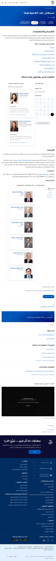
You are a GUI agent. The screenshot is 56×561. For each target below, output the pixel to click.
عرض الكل (49, 197)
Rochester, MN (41, 91)
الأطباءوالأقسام (34, 22)
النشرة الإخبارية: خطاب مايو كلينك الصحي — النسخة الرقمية (39, 371)
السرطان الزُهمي (50, 338)
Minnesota (49, 195)
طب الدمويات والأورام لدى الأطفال (44, 61)
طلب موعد (49, 17)
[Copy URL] (19, 402)
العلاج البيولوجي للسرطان (48, 353)
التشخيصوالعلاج (42, 22)
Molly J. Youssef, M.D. (25, 121)
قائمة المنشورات (43, 174)
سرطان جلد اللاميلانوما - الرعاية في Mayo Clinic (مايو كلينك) (39, 290)
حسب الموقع (38, 88)
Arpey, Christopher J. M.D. (17, 193)
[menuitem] (50, 23)
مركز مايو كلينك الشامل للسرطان (23, 160)
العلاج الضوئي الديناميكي (48, 357)
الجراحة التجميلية (49, 51)
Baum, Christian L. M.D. (17, 207)
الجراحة (52, 47)
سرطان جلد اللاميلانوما (39, 13)
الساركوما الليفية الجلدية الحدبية (46, 334)
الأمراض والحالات (49, 8)
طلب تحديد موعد (48, 296)
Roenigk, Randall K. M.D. (16, 268)
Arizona (50, 190)
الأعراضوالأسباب (50, 22)
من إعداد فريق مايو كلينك (48, 286)
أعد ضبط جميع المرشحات (43, 123)
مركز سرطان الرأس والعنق (46, 72)
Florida (50, 193)
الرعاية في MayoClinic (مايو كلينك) (24, 22)
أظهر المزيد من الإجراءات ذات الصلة (45, 360)
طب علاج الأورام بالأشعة (46, 65)
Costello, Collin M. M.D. (17, 237)
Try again (28, 405)
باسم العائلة (38, 95)
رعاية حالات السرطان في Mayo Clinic (43, 54)
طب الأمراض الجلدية (48, 58)
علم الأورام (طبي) (49, 68)
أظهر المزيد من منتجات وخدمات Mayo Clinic (43, 374)
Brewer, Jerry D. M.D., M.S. (17, 223)
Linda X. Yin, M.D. (24, 93)
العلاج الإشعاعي (50, 349)
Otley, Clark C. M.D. (18, 253)
